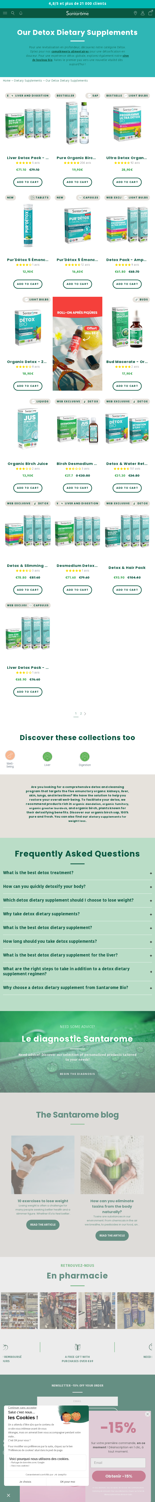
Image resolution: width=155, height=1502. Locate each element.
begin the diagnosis (77, 1074)
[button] (24, 163)
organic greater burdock (48, 808)
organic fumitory (115, 804)
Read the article (43, 1225)
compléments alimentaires (70, 51)
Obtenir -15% (118, 1476)
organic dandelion (87, 804)
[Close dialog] (147, 1414)
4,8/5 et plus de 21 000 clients (77, 4)
